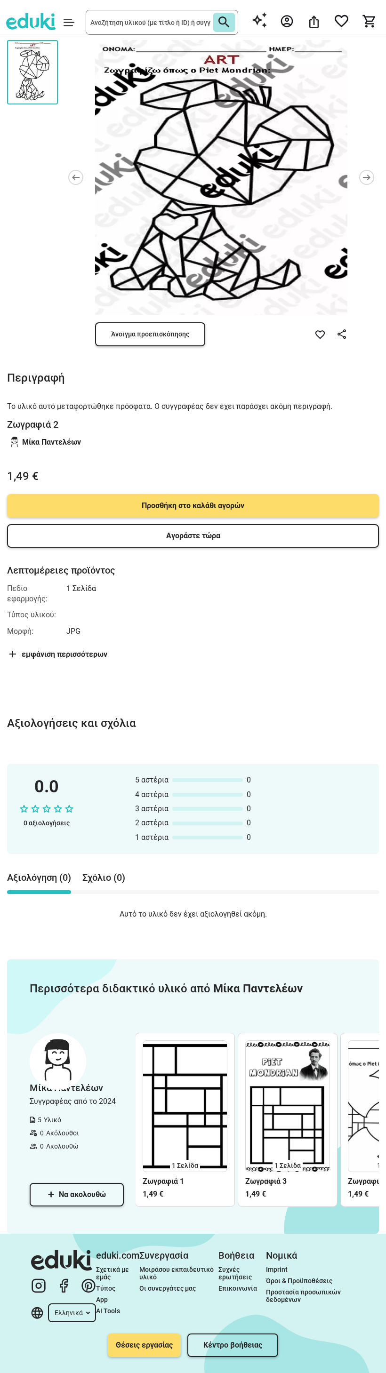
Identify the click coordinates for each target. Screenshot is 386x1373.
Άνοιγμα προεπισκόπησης (150, 334)
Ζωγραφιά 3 (266, 1181)
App (102, 1299)
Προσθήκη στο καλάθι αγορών (193, 505)
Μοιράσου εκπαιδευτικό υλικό (177, 1273)
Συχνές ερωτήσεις (235, 1273)
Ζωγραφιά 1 (163, 1181)
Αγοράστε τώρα (193, 535)
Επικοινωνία (237, 1288)
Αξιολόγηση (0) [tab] (39, 877)
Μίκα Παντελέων (51, 442)
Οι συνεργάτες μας (167, 1288)
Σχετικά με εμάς (113, 1273)
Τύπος (105, 1288)
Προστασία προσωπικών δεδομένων (304, 1295)
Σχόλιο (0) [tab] (103, 877)
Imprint (277, 1269)
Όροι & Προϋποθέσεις (299, 1281)
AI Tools (108, 1311)
